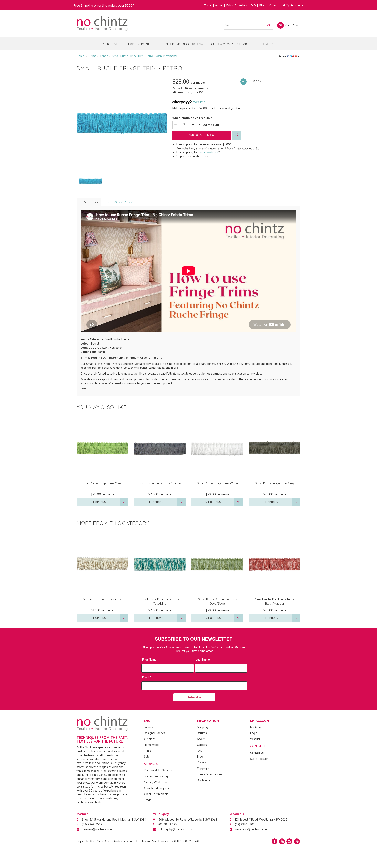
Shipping (202, 727)
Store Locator (259, 758)
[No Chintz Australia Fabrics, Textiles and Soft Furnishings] (102, 23)
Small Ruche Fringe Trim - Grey (274, 483)
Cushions (150, 738)
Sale (147, 756)
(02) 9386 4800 (245, 824)
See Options (98, 502)
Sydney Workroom (156, 782)
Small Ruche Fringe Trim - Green (102, 483)
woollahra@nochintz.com (251, 829)
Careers (202, 744)
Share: (282, 56)
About (219, 5)
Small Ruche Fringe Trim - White (217, 483)
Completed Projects (156, 788)
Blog (262, 5)
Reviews (111, 202)
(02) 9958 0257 (168, 824)
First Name (149, 659)
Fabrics (148, 727)
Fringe (104, 55)
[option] (122, 122)
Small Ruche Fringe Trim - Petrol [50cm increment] (144, 55)
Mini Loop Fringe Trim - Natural (102, 599)
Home (80, 55)
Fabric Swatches (236, 5)
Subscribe (194, 697)
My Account (293, 5)
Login (253, 733)
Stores (267, 44)
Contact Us (257, 752)
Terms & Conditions (209, 774)
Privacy (201, 762)
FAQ (253, 5)
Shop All (111, 44)
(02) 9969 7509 (92, 824)
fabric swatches (208, 152)
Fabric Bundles (142, 44)
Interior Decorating (183, 44)
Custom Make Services (232, 44)
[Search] (268, 25)
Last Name (203, 659)
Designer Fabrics (154, 733)
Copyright (203, 768)
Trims (92, 55)
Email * (146, 677)
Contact (274, 5)
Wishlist (255, 738)
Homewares (151, 744)
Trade (208, 5)
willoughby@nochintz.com (175, 829)
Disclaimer (203, 780)
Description (89, 202)
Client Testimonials (156, 794)
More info (198, 102)
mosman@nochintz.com (97, 829)
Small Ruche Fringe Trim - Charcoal (159, 483)
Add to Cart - (202, 134)
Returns (202, 733)
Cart (289, 25)
